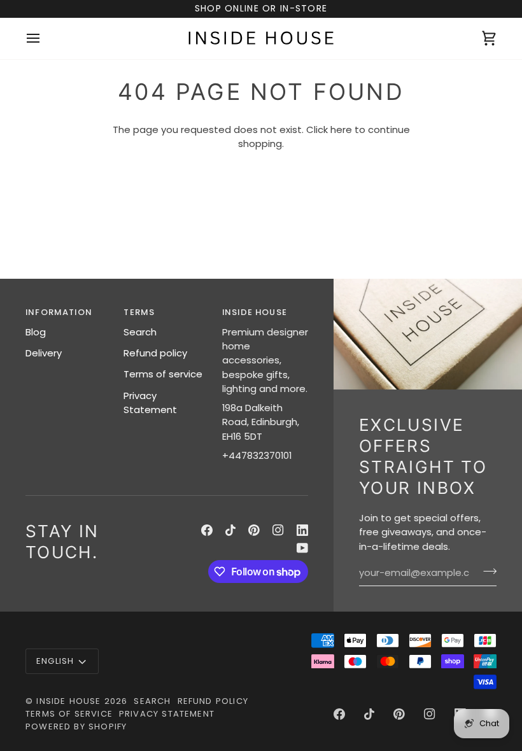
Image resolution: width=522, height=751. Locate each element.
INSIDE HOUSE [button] (254, 312)
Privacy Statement (150, 402)
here (341, 129)
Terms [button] (139, 312)
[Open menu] (44, 38)
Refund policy (155, 353)
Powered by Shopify (76, 726)
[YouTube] (302, 548)
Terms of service (162, 374)
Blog (35, 332)
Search (140, 332)
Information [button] (58, 312)
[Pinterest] (254, 530)
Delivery (43, 353)
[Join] (486, 571)
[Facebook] (207, 530)
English (55, 661)
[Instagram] (278, 530)
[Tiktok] (230, 530)
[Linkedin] (302, 530)
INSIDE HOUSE (68, 701)
